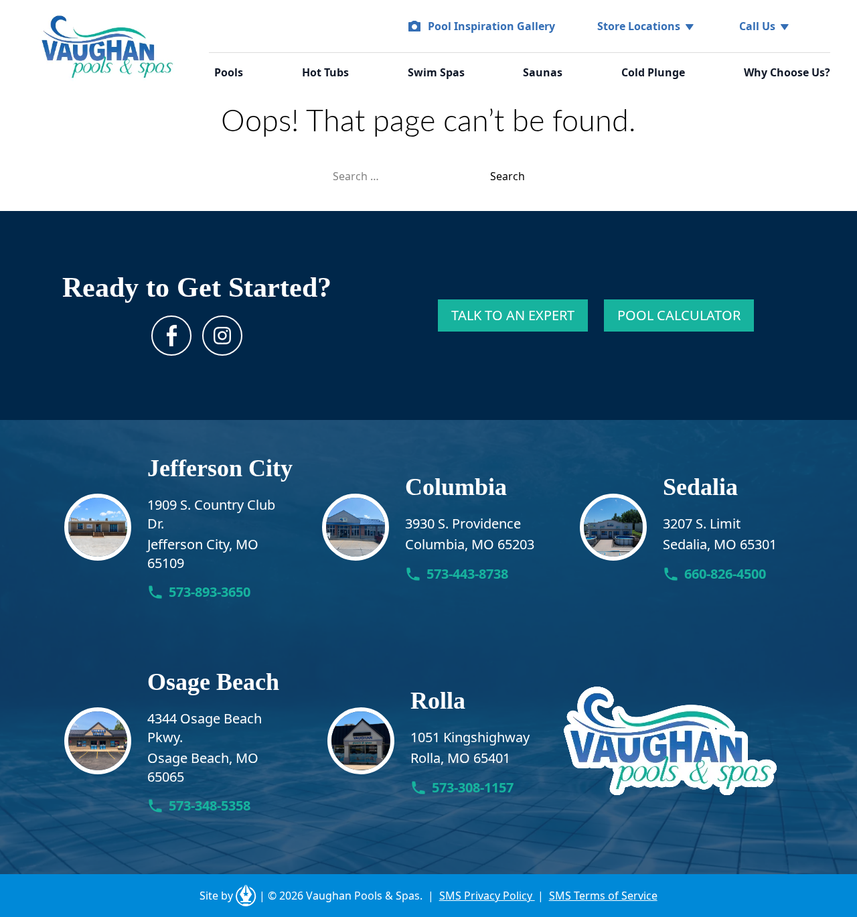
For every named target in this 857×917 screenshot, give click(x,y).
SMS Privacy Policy (487, 895)
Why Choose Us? (787, 72)
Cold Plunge (653, 72)
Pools (228, 72)
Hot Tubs (325, 72)
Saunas (542, 72)
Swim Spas (436, 72)
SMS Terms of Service (603, 895)
